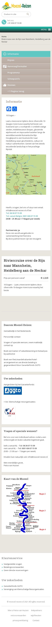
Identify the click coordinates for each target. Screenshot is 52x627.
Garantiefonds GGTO (13, 586)
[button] (44, 29)
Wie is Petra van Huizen (18, 610)
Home (4, 36)
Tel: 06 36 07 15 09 (14, 213)
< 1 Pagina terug (16, 91)
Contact (36, 620)
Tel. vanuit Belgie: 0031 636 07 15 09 (22, 216)
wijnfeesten (36, 615)
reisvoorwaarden (18, 615)
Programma (14, 72)
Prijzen (11, 60)
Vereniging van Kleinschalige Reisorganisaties (24, 589)
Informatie (13, 54)
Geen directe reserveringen (16, 570)
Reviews (11, 85)
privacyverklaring (20, 620)
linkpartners (36, 610)
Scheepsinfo (14, 78)
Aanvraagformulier (17, 66)
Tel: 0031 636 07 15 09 (27, 448)
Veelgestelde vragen (13, 564)
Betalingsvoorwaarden (14, 567)
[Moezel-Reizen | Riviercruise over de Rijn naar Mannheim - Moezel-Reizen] (26, 5)
